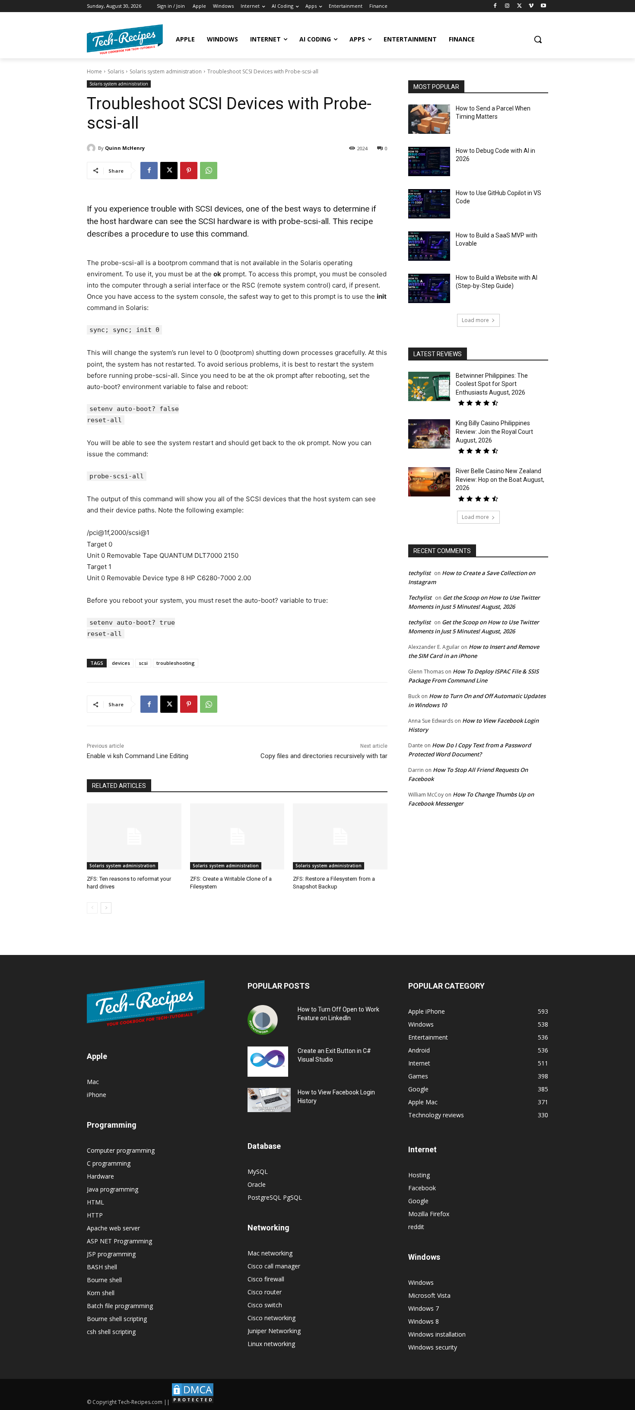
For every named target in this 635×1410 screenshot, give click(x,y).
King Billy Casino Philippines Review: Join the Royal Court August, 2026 (494, 431)
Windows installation (437, 1334)
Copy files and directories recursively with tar (323, 756)
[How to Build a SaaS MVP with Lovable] (429, 246)
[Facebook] (495, 6)
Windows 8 (423, 1321)
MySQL (258, 1171)
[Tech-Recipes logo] (125, 39)
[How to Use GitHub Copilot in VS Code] (429, 203)
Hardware (100, 1176)
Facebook (422, 1188)
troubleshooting (175, 663)
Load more (475, 320)
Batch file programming (120, 1306)
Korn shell (100, 1293)
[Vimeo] (531, 6)
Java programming (112, 1189)
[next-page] (106, 908)
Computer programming (121, 1150)
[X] (519, 6)
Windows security (432, 1347)
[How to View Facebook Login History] (269, 1100)
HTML (95, 1202)
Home (94, 71)
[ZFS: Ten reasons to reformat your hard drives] (134, 836)
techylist (419, 573)
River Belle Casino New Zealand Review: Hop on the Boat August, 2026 (500, 479)
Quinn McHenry (125, 148)
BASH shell (102, 1267)
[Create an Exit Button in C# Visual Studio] (268, 1061)
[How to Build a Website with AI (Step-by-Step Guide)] (429, 288)
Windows (421, 1282)
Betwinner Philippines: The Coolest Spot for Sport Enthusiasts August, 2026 (492, 384)
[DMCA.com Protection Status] (192, 1402)
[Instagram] (507, 6)
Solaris (116, 71)
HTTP (95, 1215)
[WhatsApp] (208, 170)
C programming (108, 1163)
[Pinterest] (188, 170)
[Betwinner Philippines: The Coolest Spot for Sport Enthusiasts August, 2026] (429, 386)
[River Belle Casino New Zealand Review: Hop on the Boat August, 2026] (429, 481)
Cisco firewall (266, 1279)
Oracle (257, 1184)
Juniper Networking (274, 1331)
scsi (143, 663)
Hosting (419, 1175)
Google (418, 1201)
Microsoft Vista (429, 1295)
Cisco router (265, 1292)
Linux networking (271, 1344)
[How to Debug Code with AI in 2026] (429, 161)
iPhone (96, 1095)
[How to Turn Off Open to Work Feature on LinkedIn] (263, 1020)
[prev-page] (92, 908)
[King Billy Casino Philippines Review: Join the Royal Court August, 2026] (429, 434)
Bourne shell (104, 1280)
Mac (93, 1082)
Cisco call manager (274, 1266)
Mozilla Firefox (428, 1214)
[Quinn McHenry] (92, 148)
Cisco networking (271, 1318)
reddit (416, 1227)
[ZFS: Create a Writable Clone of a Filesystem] (237, 836)
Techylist (420, 597)
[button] (537, 39)
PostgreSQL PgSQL (275, 1197)
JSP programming (111, 1254)
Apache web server (113, 1228)
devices (121, 663)
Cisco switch (265, 1305)
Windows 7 (423, 1308)
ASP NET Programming (119, 1241)
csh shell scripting (111, 1332)
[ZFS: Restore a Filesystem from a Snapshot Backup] (340, 836)
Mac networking (270, 1253)
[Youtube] (543, 6)
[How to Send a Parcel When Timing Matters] (429, 119)
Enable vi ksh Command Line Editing (137, 756)
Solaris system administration (166, 71)
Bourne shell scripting (117, 1319)
